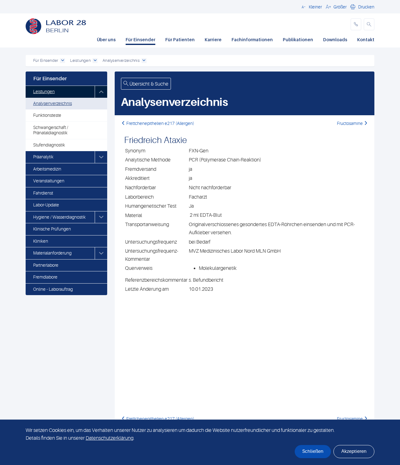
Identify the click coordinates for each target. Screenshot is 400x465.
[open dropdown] (62, 60)
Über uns (106, 39)
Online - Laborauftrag (53, 289)
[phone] (356, 24)
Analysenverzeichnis (52, 103)
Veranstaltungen (48, 180)
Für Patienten (180, 39)
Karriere (213, 39)
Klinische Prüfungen (52, 228)
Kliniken (40, 241)
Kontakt (365, 39)
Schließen (312, 451)
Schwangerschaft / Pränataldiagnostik (50, 130)
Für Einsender (140, 39)
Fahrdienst (43, 192)
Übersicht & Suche (148, 84)
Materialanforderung (52, 252)
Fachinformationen (252, 39)
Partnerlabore (45, 265)
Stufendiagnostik (49, 144)
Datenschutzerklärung (109, 438)
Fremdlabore (45, 277)
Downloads (335, 39)
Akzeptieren (354, 451)
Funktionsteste (47, 115)
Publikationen (298, 39)
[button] (311, 6)
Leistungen (44, 91)
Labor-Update (46, 204)
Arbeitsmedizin (47, 168)
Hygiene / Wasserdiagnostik (59, 217)
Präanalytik (43, 156)
